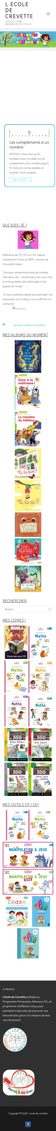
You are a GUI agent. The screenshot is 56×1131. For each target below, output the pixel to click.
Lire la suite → (20, 179)
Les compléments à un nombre (29, 145)
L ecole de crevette (19, 11)
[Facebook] (28, 1124)
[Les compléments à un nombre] (29, 133)
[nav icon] (48, 14)
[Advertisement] (28, 95)
